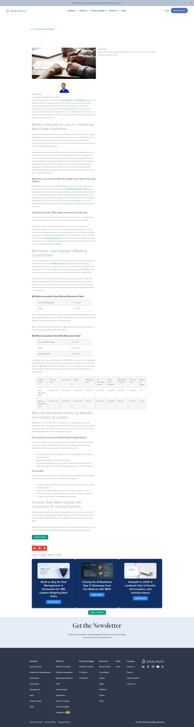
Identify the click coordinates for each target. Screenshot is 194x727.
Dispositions (34, 684)
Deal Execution (61, 689)
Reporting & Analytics (64, 678)
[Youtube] (158, 666)
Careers (130, 672)
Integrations (60, 695)
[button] (191, 3)
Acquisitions (34, 678)
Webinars (103, 689)
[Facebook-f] (148, 666)
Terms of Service (36, 722)
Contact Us (131, 684)
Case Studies (104, 672)
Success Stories (35, 666)
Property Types (36, 701)
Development (35, 689)
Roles (32, 707)
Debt (32, 695)
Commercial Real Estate (45, 29)
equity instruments (53, 238)
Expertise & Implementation (40, 672)
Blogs (101, 684)
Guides (102, 678)
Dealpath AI (62, 712)
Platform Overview (63, 666)
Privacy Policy (50, 722)
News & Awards (133, 678)
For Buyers (83, 672)
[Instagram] (153, 666)
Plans (118, 666)
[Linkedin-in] (143, 666)
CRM (58, 684)
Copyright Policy (64, 722)
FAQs (101, 701)
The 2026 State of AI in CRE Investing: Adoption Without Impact (96, 3)
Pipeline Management (64, 672)
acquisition (67, 100)
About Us (130, 666)
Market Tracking (62, 701)
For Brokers (83, 678)
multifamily (55, 264)
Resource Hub (104, 666)
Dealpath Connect (86, 666)
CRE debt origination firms (77, 189)
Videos (102, 695)
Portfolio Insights (62, 707)
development (80, 100)
